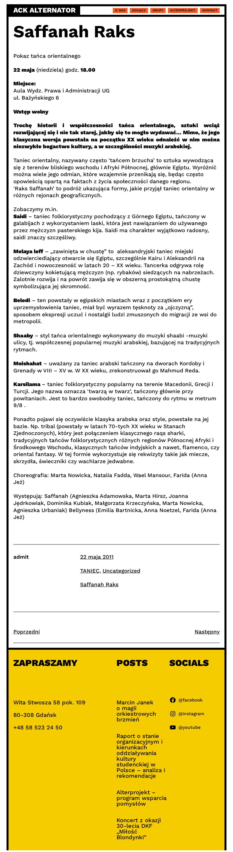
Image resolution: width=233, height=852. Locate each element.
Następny (207, 631)
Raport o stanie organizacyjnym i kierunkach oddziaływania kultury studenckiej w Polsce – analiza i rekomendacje (140, 756)
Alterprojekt (182, 10)
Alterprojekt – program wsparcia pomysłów (141, 797)
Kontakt (209, 10)
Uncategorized (121, 571)
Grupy (158, 10)
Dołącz (138, 10)
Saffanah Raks (99, 584)
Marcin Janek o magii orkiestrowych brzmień (136, 711)
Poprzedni (26, 631)
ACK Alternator (44, 10)
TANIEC (89, 571)
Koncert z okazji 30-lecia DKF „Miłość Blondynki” (138, 828)
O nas (120, 10)
